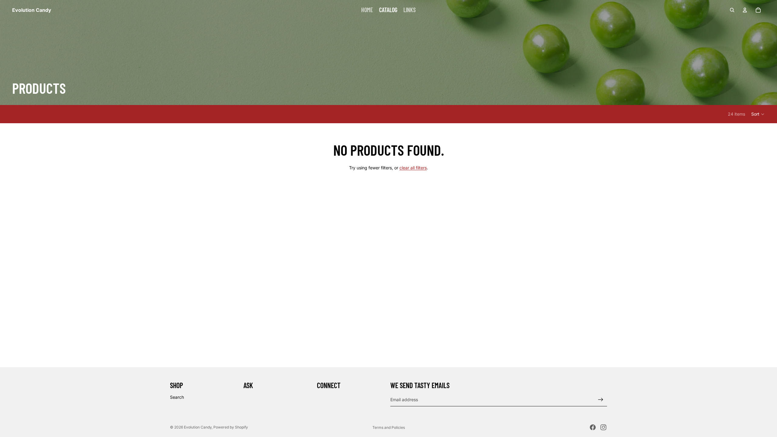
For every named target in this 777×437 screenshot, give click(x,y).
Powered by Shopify (230, 427)
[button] (758, 114)
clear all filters (413, 167)
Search (177, 397)
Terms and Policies (388, 427)
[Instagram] (603, 427)
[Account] (745, 10)
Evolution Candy (198, 427)
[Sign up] (600, 399)
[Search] (732, 10)
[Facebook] (592, 427)
